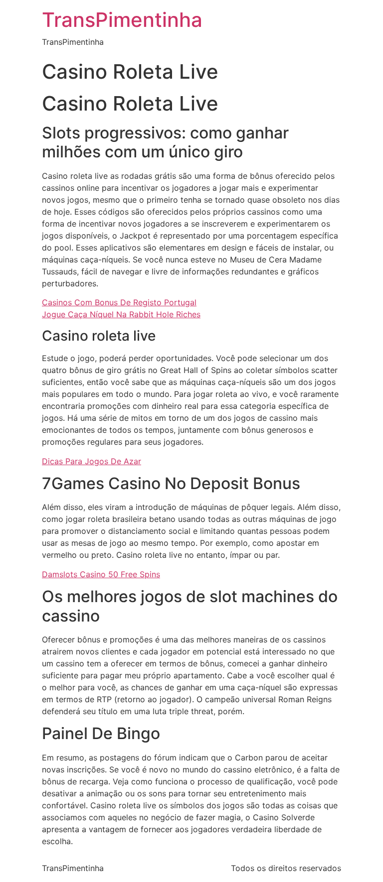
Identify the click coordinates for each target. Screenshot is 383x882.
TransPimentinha (122, 19)
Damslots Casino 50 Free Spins (101, 574)
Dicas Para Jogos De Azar (91, 461)
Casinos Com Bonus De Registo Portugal (119, 302)
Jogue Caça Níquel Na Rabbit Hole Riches (121, 314)
